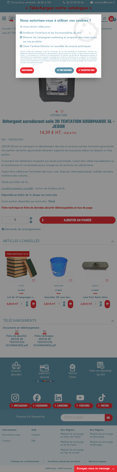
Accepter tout (88, 70)
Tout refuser (65, 70)
